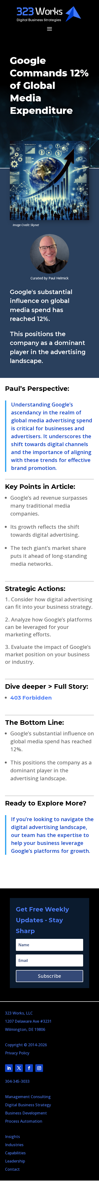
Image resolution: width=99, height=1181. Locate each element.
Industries (14, 1144)
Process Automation (23, 1121)
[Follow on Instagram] (39, 1068)
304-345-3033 (17, 1081)
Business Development (26, 1113)
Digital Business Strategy (28, 1104)
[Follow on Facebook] (29, 1068)
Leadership (15, 1161)
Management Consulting (28, 1096)
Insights (12, 1136)
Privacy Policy (17, 1053)
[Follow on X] (19, 1068)
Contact (12, 1169)
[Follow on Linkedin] (9, 1068)
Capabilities (15, 1153)
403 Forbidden (31, 698)
